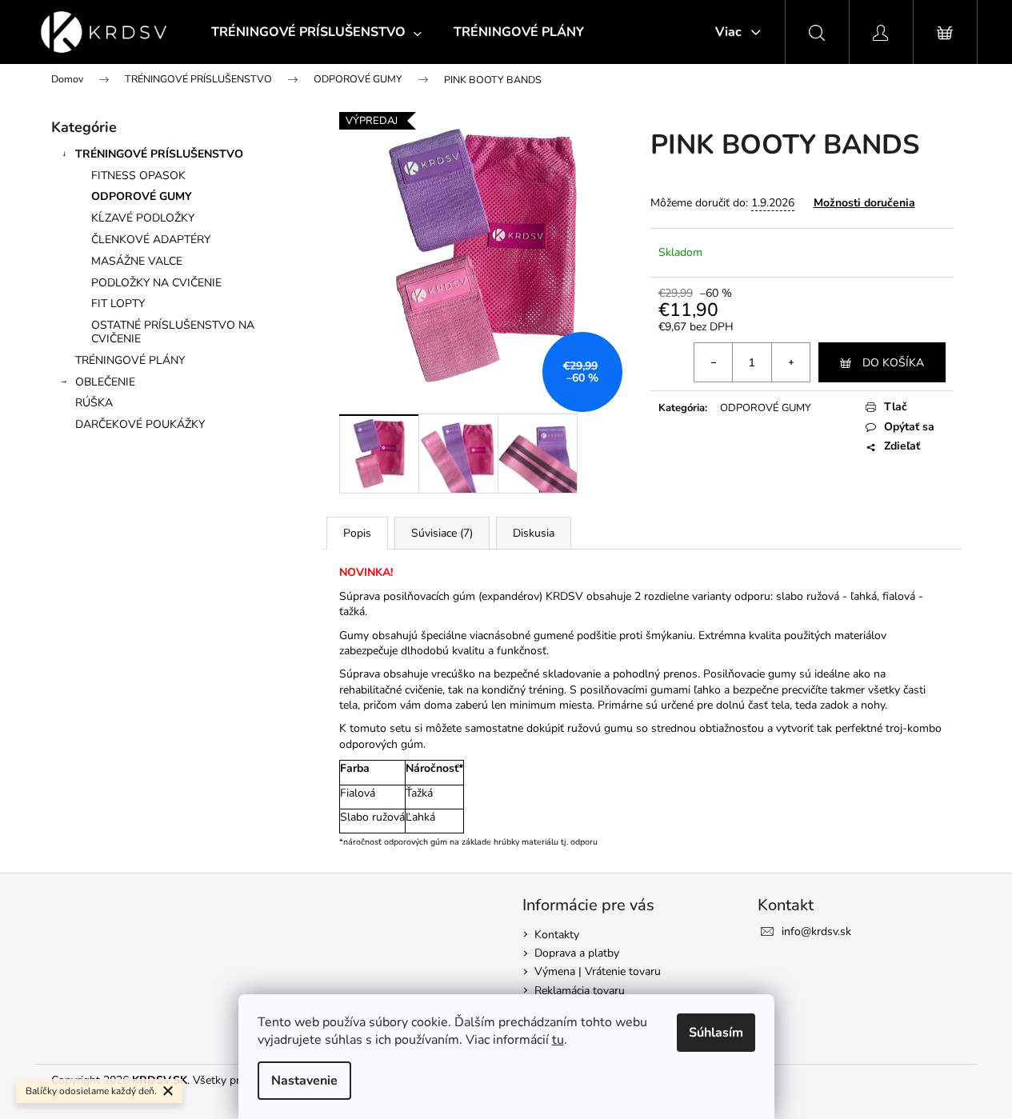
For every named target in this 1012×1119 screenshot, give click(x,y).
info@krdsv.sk (816, 931)
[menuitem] (316, 32)
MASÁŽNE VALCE (136, 261)
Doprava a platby (576, 953)
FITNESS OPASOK (138, 175)
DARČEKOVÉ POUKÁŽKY (140, 424)
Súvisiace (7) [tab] (442, 533)
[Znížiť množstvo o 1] (713, 362)
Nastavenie (304, 1080)
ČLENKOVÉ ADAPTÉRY (150, 239)
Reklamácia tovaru (579, 990)
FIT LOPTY (118, 303)
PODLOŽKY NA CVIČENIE (156, 282)
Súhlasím (716, 1032)
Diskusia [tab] (533, 533)
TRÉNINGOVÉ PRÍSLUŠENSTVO (159, 154)
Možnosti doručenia (864, 202)
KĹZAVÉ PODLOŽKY (142, 218)
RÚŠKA (94, 402)
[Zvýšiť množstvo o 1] (790, 362)
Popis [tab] (357, 533)
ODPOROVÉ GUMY (141, 196)
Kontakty (556, 934)
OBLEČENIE (105, 382)
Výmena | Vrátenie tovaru (597, 971)
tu (558, 1040)
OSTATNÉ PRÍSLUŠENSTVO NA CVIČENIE (172, 332)
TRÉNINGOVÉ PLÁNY (130, 360)
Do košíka (893, 362)
